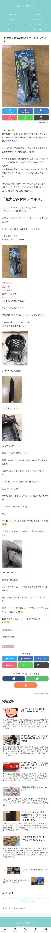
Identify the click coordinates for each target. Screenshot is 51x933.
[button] (46, 490)
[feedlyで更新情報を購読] (37, 678)
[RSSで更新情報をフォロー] (25, 685)
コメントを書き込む (25, 901)
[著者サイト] (13, 678)
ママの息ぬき (9, 646)
